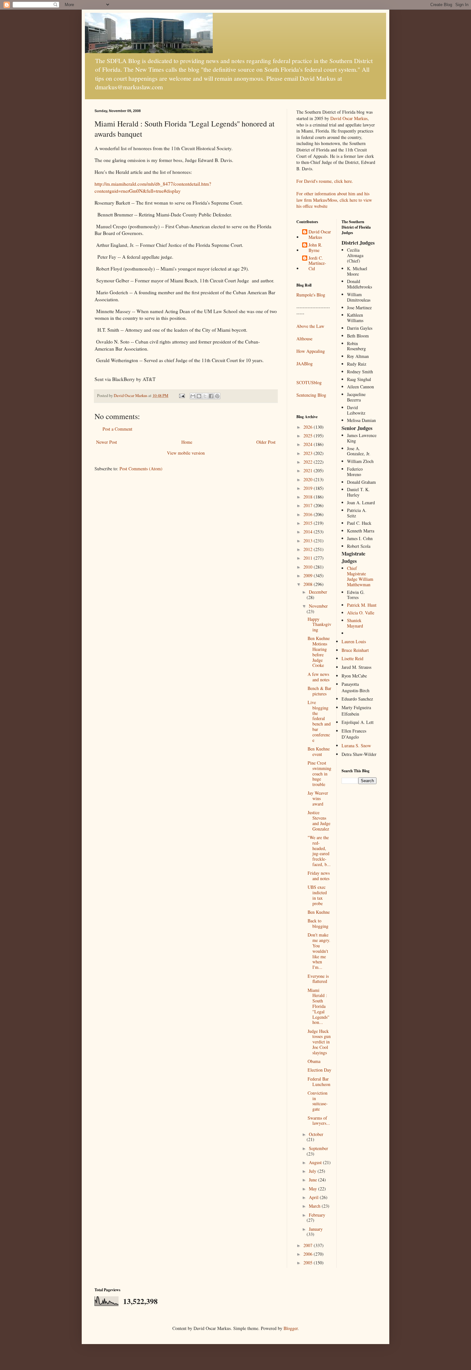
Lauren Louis (354, 641)
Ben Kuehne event (319, 751)
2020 (308, 479)
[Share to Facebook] (211, 396)
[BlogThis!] (199, 396)
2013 (308, 541)
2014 (308, 532)
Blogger (291, 1328)
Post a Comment (117, 429)
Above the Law (310, 326)
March (315, 1206)
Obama (314, 1061)
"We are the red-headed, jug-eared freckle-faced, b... (319, 850)
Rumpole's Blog (310, 295)
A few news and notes (318, 677)
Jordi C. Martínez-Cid (317, 263)
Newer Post (106, 442)
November (318, 606)
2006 (308, 1254)
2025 (308, 436)
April (314, 1197)
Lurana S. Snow (356, 745)
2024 (308, 444)
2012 (308, 549)
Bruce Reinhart (355, 650)
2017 (308, 505)
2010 (308, 567)
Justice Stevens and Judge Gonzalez (319, 820)
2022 (308, 462)
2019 (308, 488)
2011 (308, 558)
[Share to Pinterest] (217, 396)
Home (186, 442)
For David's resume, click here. (324, 181)
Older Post (266, 442)
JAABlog (304, 364)
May (313, 1189)
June (313, 1180)
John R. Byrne (315, 247)
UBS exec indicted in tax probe (317, 895)
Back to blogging (318, 923)
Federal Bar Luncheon (319, 1081)
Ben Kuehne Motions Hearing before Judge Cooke (319, 651)
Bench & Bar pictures (319, 691)
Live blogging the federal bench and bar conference (319, 721)
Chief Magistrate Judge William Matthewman (360, 576)
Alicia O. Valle (360, 613)
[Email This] (193, 396)
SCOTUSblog (309, 382)
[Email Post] (181, 395)
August (316, 1162)
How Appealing (310, 351)
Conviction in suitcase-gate (318, 1101)
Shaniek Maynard (355, 623)
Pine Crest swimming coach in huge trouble (319, 773)
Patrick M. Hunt (361, 605)
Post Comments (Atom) (141, 469)
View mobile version (186, 453)
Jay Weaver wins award (318, 798)
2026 (308, 427)
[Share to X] (205, 396)
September (318, 1148)
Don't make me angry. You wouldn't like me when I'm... (319, 951)
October (316, 1134)
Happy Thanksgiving (319, 624)
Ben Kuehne (319, 912)
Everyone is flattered (318, 979)
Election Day (319, 1070)
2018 (308, 497)
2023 (308, 453)
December (318, 592)
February (317, 1215)
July (313, 1171)
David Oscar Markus (349, 118)
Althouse (304, 339)
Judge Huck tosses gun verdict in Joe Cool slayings (319, 1042)
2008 (308, 584)
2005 (308, 1263)
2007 (308, 1245)
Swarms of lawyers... (319, 1120)
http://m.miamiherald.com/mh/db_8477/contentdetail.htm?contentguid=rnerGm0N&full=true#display (153, 187)
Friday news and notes (319, 875)
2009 (308, 575)
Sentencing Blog (311, 395)
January (316, 1229)
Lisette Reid (352, 658)
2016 (308, 514)
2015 (308, 523)
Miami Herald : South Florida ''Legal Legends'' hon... (318, 1006)
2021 (308, 470)
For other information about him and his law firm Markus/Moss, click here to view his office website (334, 200)
